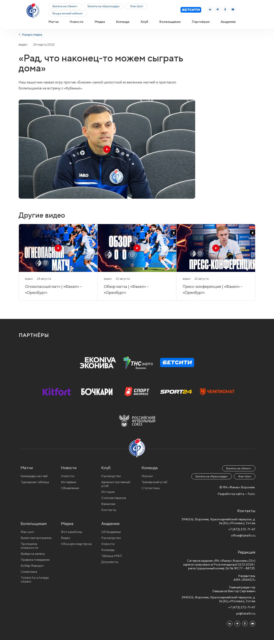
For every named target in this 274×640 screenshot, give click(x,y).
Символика (29, 572)
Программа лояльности (29, 546)
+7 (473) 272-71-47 (241, 529)
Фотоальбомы (71, 532)
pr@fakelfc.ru (245, 613)
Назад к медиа (31, 34)
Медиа (99, 22)
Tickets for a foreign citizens (35, 579)
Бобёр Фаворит (32, 566)
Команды (108, 550)
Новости (76, 22)
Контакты (108, 510)
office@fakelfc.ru (243, 535)
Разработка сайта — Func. (236, 494)
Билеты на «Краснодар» (104, 6)
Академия (228, 22)
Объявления (70, 488)
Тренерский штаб (154, 482)
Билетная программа (36, 538)
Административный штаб (115, 484)
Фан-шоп (27, 532)
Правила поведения (35, 560)
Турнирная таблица (35, 482)
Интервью (68, 482)
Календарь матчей (34, 476)
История (108, 492)
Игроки (147, 476)
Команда (122, 22)
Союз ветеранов (113, 498)
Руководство (111, 476)
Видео (65, 538)
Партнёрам (201, 22)
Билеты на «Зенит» (65, 6)
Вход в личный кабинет (68, 13)
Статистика (150, 488)
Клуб (144, 22)
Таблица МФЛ (111, 556)
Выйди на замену (33, 554)
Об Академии (111, 532)
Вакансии (108, 504)
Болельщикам (170, 22)
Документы (109, 562)
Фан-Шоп (136, 6)
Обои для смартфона (76, 544)
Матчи (53, 22)
